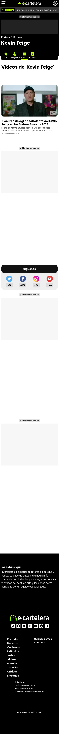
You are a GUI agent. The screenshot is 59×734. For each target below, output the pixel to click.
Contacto (39, 642)
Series (11, 655)
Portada (5, 37)
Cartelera (13, 647)
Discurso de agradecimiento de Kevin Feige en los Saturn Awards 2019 (29, 122)
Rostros (17, 37)
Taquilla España (43, 10)
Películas (13, 651)
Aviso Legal (20, 682)
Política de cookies (24, 688)
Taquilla (12, 667)
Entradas (13, 675)
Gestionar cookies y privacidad (29, 691)
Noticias (12, 643)
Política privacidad (25, 685)
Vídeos (11, 659)
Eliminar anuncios (30, 17)
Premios (12, 663)
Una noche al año (25, 10)
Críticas (12, 671)
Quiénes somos (43, 638)
